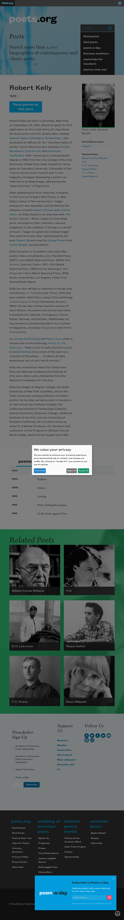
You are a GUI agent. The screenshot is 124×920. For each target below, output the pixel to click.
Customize (40, 471)
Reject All (71, 471)
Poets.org (7, 3)
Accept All (83, 471)
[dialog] (62, 460)
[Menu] (120, 3)
